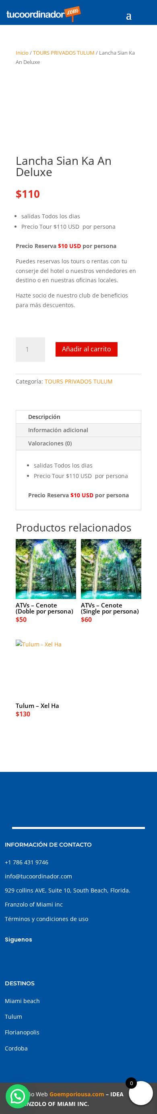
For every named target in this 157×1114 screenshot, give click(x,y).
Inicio (22, 52)
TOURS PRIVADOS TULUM (64, 52)
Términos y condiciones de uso (46, 919)
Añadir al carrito (86, 349)
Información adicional (58, 430)
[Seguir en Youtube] (59, 958)
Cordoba (16, 1048)
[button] (18, 1096)
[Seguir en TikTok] (43, 958)
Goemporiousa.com (77, 1094)
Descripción (44, 417)
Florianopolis (22, 1032)
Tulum (13, 1016)
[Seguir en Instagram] (27, 958)
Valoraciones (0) (50, 443)
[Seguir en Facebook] (11, 958)
